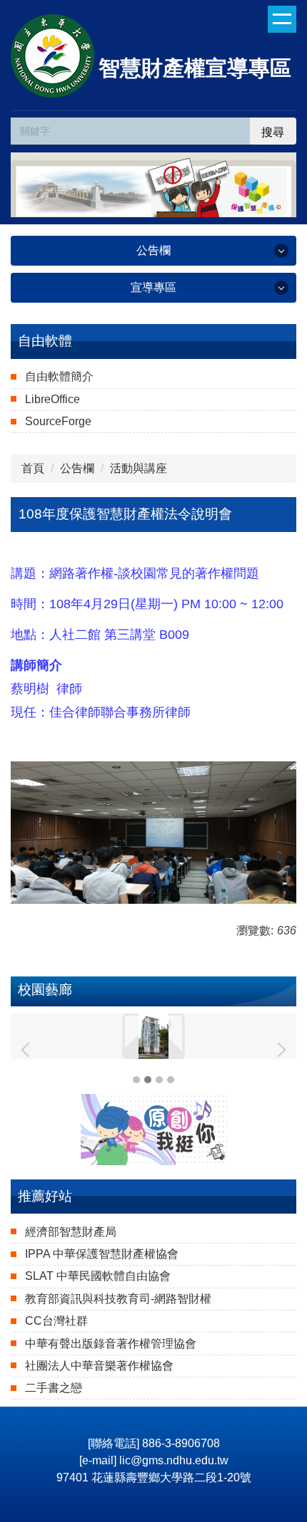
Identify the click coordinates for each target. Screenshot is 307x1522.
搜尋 (272, 132)
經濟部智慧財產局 (70, 1232)
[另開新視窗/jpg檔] (153, 832)
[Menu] (282, 19)
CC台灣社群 (56, 1321)
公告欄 (77, 468)
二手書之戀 (53, 1388)
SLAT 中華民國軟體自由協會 (98, 1276)
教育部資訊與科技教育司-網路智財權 (118, 1299)
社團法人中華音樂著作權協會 (99, 1366)
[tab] (136, 1080)
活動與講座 (138, 468)
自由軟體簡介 (59, 376)
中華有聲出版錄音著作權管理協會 (110, 1344)
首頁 (32, 468)
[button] (28, 1050)
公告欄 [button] (153, 250)
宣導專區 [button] (153, 287)
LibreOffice (52, 399)
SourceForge (58, 421)
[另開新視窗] (153, 1129)
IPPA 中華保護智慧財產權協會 (101, 1254)
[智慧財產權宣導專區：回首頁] (52, 57)
